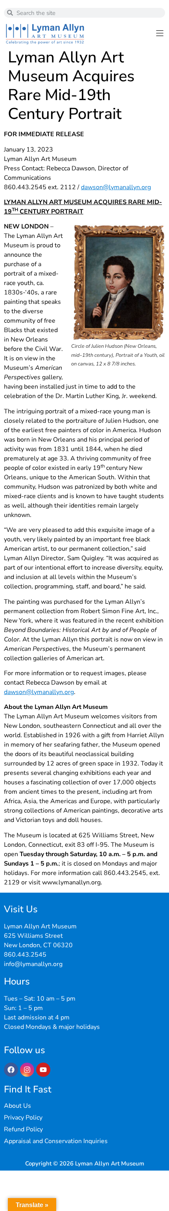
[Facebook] (11, 1070)
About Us (17, 1106)
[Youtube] (43, 1070)
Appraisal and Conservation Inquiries (56, 1141)
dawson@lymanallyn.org (116, 187)
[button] (160, 33)
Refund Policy (23, 1129)
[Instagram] (27, 1070)
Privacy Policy (23, 1117)
